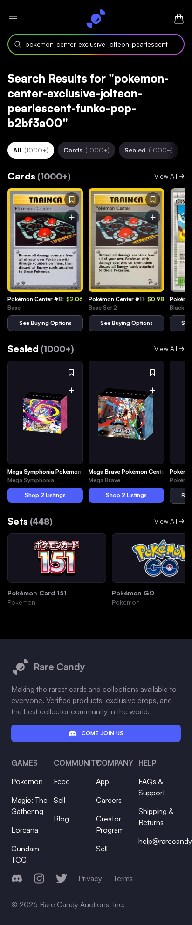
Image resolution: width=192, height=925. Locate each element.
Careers (109, 800)
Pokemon (27, 781)
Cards (86, 150)
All (30, 150)
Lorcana (24, 830)
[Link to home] (96, 18)
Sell (59, 800)
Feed (62, 781)
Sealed (148, 150)
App (102, 781)
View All (165, 176)
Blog (61, 818)
